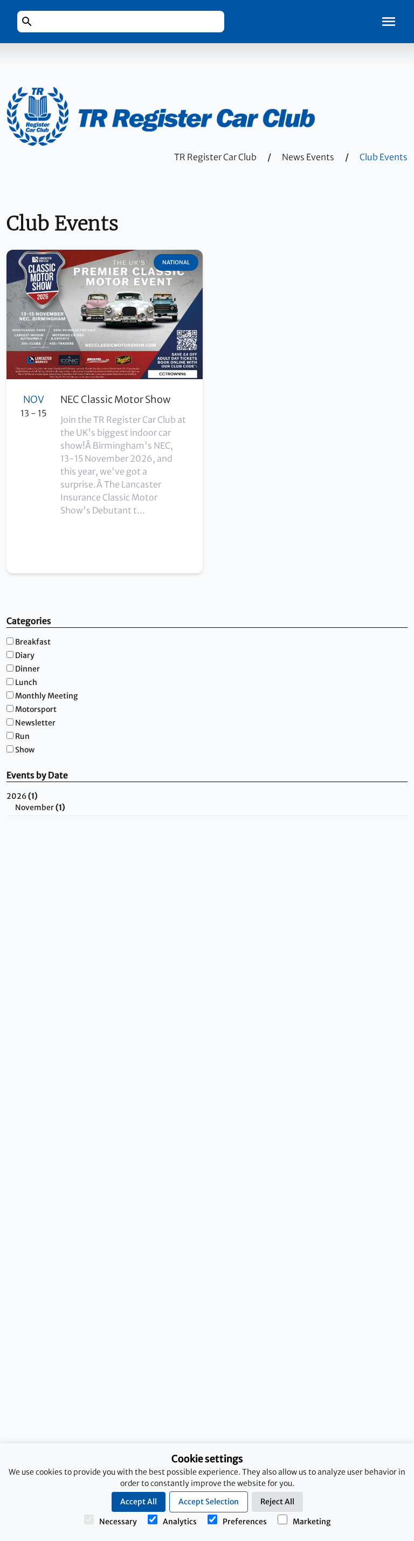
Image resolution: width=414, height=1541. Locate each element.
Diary (24, 655)
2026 (22, 796)
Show (24, 750)
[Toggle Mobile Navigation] (389, 21)
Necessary (118, 1521)
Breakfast (33, 642)
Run (22, 736)
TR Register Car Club (215, 157)
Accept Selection (208, 1501)
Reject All (277, 1501)
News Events (308, 157)
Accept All (138, 1501)
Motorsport (36, 709)
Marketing (311, 1521)
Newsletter (35, 723)
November (40, 807)
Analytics (180, 1521)
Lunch (26, 682)
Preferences (245, 1521)
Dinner (27, 669)
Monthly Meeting (46, 696)
